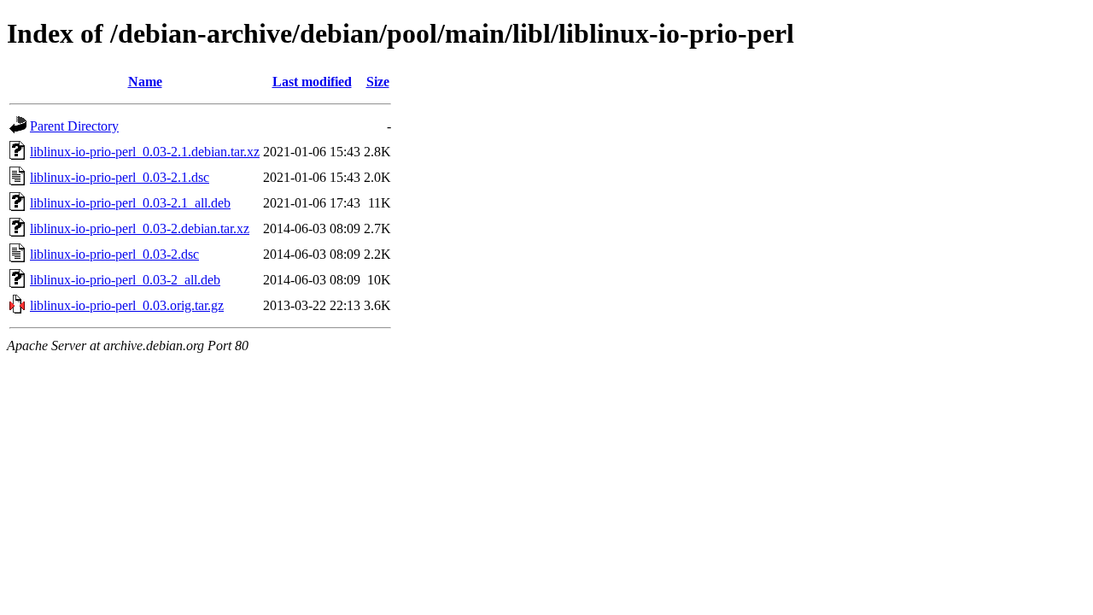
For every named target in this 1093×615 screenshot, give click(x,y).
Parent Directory (74, 126)
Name (145, 81)
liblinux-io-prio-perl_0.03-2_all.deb (125, 279)
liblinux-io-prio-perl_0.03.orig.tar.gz (127, 305)
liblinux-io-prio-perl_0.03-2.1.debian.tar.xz (145, 151)
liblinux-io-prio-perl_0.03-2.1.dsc (119, 177)
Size (377, 81)
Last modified (312, 81)
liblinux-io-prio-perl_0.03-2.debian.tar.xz (139, 228)
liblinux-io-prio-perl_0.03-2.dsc (114, 254)
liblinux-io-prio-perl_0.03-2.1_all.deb (130, 203)
